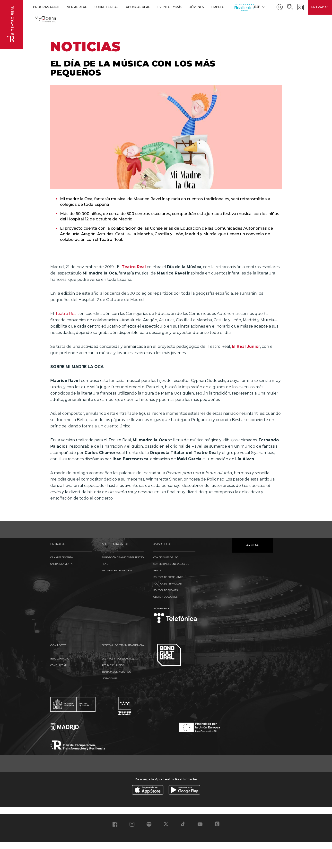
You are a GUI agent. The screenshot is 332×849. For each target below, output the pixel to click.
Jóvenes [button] (197, 7)
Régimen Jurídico (113, 665)
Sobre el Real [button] (106, 7)
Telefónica (175, 616)
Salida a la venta (61, 564)
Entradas (319, 7)
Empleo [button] (218, 7)
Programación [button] (46, 7)
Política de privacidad (167, 583)
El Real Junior (246, 346)
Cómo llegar (58, 665)
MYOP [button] (37, 18)
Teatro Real (134, 266)
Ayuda (252, 545)
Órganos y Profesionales (118, 658)
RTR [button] (235, 7)
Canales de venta (61, 557)
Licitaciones (109, 678)
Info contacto (59, 658)
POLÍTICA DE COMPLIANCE (168, 577)
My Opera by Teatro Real (117, 570)
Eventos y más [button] (169, 7)
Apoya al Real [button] (138, 7)
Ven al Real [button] (77, 7)
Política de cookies (165, 590)
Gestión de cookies (165, 596)
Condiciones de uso (165, 557)
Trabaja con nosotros (116, 671)
